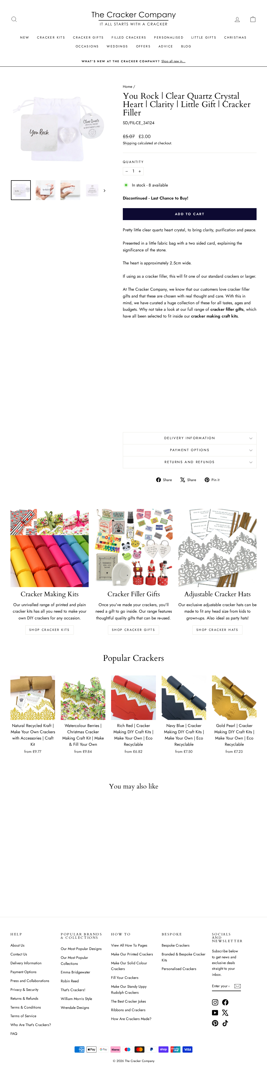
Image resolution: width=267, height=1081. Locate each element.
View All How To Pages (129, 945)
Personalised (169, 37)
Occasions (87, 46)
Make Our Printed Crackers (132, 954)
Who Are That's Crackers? (30, 1024)
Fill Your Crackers (124, 977)
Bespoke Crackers (176, 945)
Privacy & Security (24, 989)
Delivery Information (189, 438)
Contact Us (18, 954)
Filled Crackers (129, 37)
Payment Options (189, 450)
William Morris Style (76, 998)
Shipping (130, 143)
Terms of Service (23, 1015)
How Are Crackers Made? (131, 1018)
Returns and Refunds (190, 461)
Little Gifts (203, 37)
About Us (17, 945)
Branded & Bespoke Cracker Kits (183, 957)
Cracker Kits (51, 37)
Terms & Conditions (25, 1007)
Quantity (133, 161)
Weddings (117, 46)
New (24, 37)
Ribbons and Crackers (128, 1009)
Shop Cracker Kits (49, 630)
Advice (166, 46)
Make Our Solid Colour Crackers (129, 965)
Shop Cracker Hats (217, 630)
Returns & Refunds (24, 998)
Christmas (235, 37)
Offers (143, 46)
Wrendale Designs (75, 1007)
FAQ (13, 1033)
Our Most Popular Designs (81, 948)
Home (127, 86)
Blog (186, 46)
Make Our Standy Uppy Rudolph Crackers (129, 989)
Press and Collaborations (29, 980)
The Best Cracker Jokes (128, 1001)
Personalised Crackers (179, 968)
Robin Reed (70, 981)
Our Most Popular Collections (74, 960)
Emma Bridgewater (75, 972)
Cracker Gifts (88, 37)
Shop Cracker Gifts (133, 630)
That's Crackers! (73, 989)
